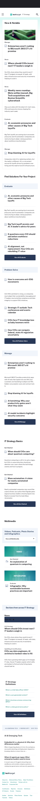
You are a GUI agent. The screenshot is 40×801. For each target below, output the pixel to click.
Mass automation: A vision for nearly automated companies (20, 480)
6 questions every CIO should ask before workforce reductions (21, 236)
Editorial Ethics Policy (15, 780)
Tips (31, 795)
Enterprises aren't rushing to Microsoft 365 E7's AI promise (21, 48)
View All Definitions (20, 714)
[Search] (37, 14)
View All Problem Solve (20, 341)
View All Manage (19, 422)
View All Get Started (20, 504)
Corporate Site (13, 784)
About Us (5, 780)
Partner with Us (23, 782)
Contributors (5, 788)
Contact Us (5, 782)
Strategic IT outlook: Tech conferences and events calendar (20, 310)
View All (7, 619)
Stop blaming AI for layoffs (21, 153)
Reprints (13, 788)
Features (18, 791)
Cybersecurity (24, 728)
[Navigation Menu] (3, 14)
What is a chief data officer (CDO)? (17, 690)
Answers (19, 788)
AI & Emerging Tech (11, 728)
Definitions (27, 788)
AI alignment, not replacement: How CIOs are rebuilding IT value (21, 248)
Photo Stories (18, 795)
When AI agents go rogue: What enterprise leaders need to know (17, 758)
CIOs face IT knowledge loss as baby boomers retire (21, 321)
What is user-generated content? (17, 695)
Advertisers (13, 782)
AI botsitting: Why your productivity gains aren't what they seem (19, 403)
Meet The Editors (28, 780)
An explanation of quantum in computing (21, 563)
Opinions (10, 795)
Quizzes (26, 795)
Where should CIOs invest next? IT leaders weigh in (20, 64)
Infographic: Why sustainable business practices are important (21, 588)
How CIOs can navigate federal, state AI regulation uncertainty (20, 332)
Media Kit (5, 784)
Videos (11, 797)
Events (12, 791)
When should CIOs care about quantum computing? (21, 452)
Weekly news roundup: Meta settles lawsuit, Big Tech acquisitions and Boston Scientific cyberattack (20, 95)
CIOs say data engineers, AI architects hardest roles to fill (18, 652)
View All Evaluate (20, 257)
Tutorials (4, 797)
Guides (4, 795)
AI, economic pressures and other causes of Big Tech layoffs (21, 125)
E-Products (5, 791)
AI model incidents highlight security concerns (21, 414)
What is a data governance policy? (17, 707)
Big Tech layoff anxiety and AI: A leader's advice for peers (21, 225)
